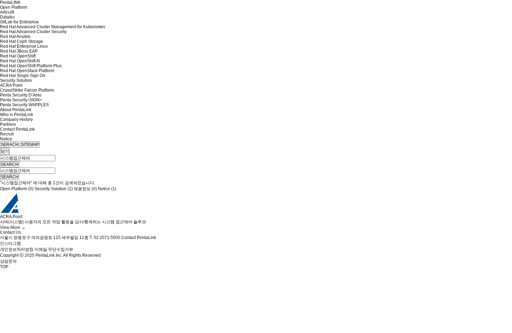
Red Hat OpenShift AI (20, 61)
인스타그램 (10, 243)
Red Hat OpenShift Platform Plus (31, 65)
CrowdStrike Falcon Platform (27, 90)
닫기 (5, 151)
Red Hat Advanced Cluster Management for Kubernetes (52, 26)
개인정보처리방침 (16, 249)
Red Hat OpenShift (18, 56)
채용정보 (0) (85, 188)
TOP (4, 266)
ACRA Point (11, 85)
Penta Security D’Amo (20, 95)
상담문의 (8, 261)
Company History (16, 119)
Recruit (7, 134)
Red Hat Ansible (15, 36)
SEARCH (9, 164)
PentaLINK (10, 2)
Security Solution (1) (53, 188)
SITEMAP (30, 144)
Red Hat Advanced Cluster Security (33, 31)
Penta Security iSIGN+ (21, 100)
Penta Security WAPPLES (24, 104)
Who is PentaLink (16, 114)
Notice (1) (107, 188)
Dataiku (7, 17)
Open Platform (13, 7)
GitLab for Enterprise (19, 22)
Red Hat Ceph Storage (21, 41)
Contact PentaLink (17, 129)
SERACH (9, 144)
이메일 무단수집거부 (53, 249)
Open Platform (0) (16, 188)
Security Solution (16, 80)
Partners (8, 124)
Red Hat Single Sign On (22, 75)
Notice (6, 139)
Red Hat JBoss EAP (19, 51)
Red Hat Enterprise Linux (24, 46)
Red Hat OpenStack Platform (27, 70)
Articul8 (7, 12)
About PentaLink (15, 109)
